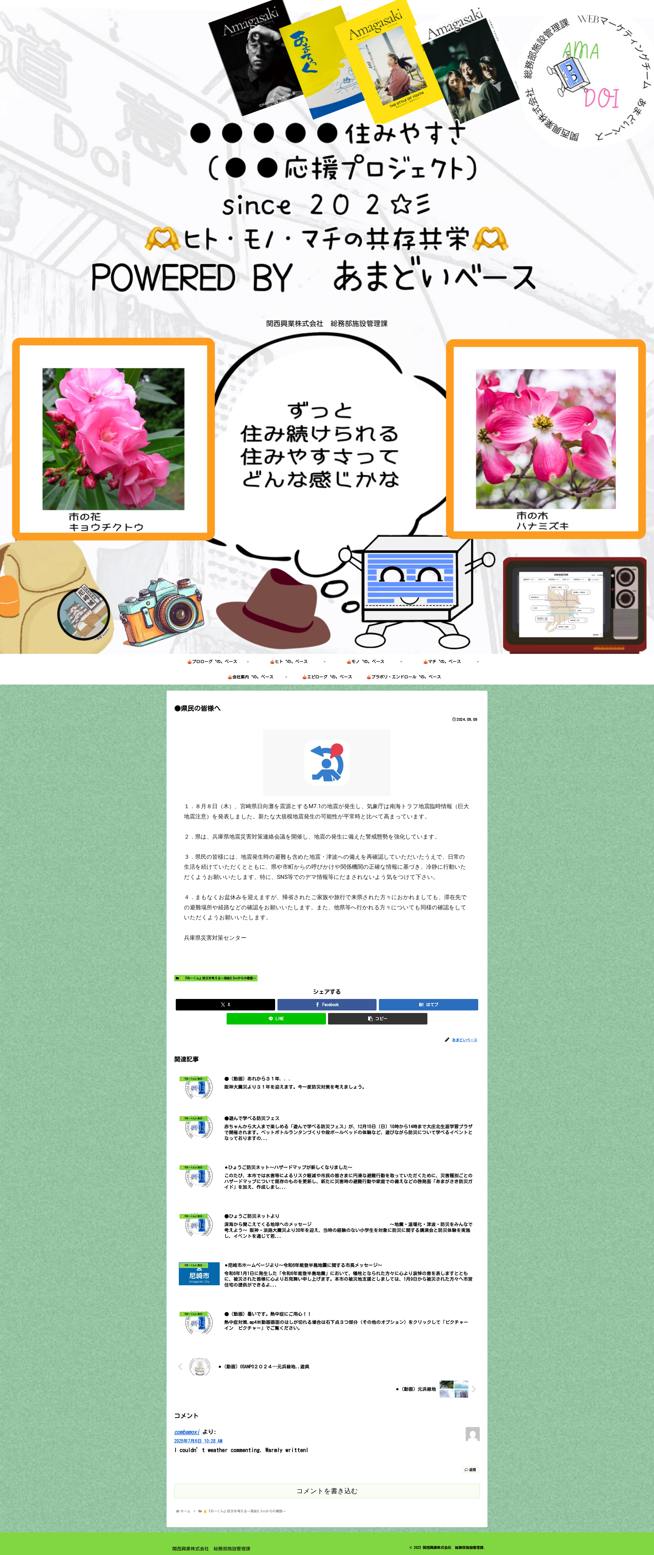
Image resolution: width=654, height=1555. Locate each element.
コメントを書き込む (327, 1491)
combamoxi (187, 1432)
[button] (377, 1018)
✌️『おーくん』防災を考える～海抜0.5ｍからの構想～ (218, 978)
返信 (472, 1469)
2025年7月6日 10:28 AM (198, 1441)
